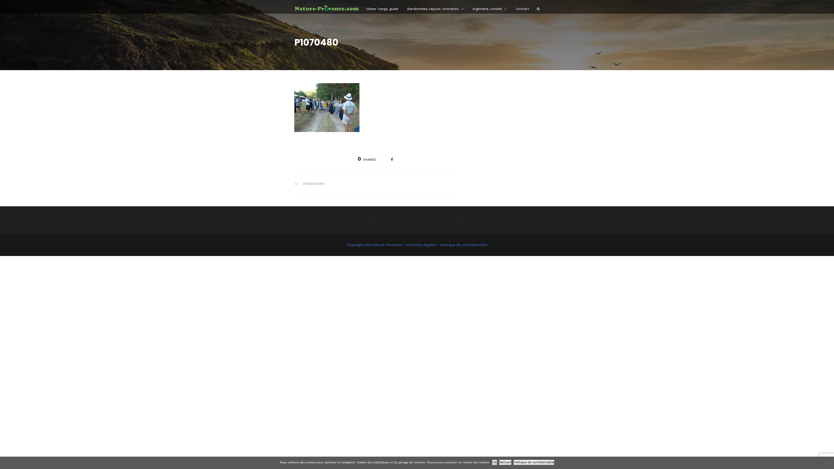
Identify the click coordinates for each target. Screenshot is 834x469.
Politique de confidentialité (534, 462)
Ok (495, 462)
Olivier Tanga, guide (382, 9)
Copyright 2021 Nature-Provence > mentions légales (391, 245)
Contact (523, 9)
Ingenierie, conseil (487, 9)
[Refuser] (828, 463)
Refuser (505, 462)
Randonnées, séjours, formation (433, 9)
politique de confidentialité (463, 245)
